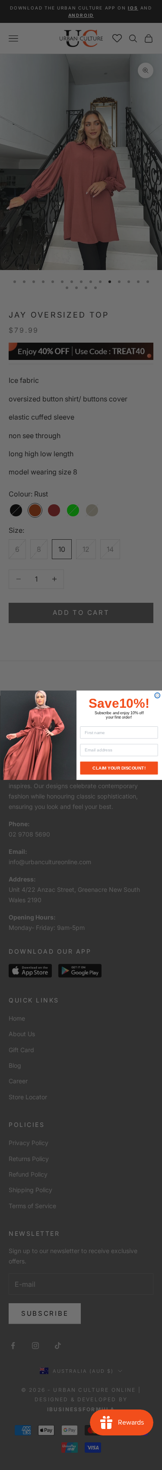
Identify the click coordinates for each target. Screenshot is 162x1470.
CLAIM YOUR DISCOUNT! (119, 767)
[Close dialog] (157, 695)
